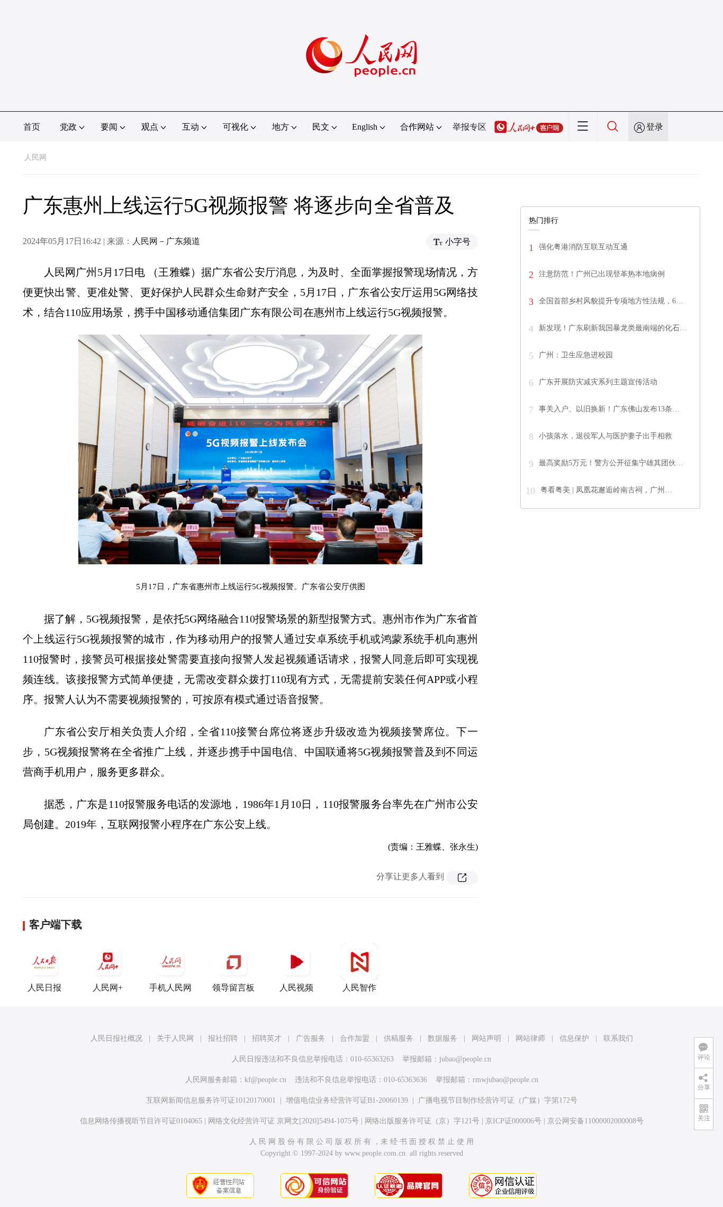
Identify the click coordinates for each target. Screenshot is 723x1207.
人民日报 (44, 987)
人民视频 (296, 987)
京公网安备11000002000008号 (595, 1121)
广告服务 (311, 1038)
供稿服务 (398, 1038)
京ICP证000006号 (513, 1121)
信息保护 (574, 1038)
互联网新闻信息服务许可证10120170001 (211, 1100)
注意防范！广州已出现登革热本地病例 (602, 274)
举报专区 (469, 126)
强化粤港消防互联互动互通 (583, 247)
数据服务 (442, 1038)
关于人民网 (175, 1038)
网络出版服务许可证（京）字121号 (422, 1121)
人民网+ (108, 987)
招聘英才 (267, 1038)
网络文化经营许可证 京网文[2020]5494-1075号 (283, 1121)
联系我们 (618, 1038)
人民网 (35, 157)
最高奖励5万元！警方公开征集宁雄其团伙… (611, 463)
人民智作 (359, 987)
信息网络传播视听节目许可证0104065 (141, 1121)
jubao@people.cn (465, 1059)
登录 (654, 126)
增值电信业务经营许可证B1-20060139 (347, 1100)
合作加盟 (354, 1038)
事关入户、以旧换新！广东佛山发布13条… (609, 409)
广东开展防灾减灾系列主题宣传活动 (598, 382)
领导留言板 (233, 987)
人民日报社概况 (116, 1038)
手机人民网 (170, 987)
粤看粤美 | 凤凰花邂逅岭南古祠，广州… (606, 490)
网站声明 (486, 1038)
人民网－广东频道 (166, 241)
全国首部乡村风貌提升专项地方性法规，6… (611, 301)
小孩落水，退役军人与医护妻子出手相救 (605, 436)
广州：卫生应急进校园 (576, 355)
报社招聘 (223, 1038)
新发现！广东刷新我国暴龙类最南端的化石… (613, 328)
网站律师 (530, 1038)
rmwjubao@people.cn (505, 1080)
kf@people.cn (265, 1080)
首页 (31, 126)
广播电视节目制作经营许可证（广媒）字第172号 (497, 1100)
